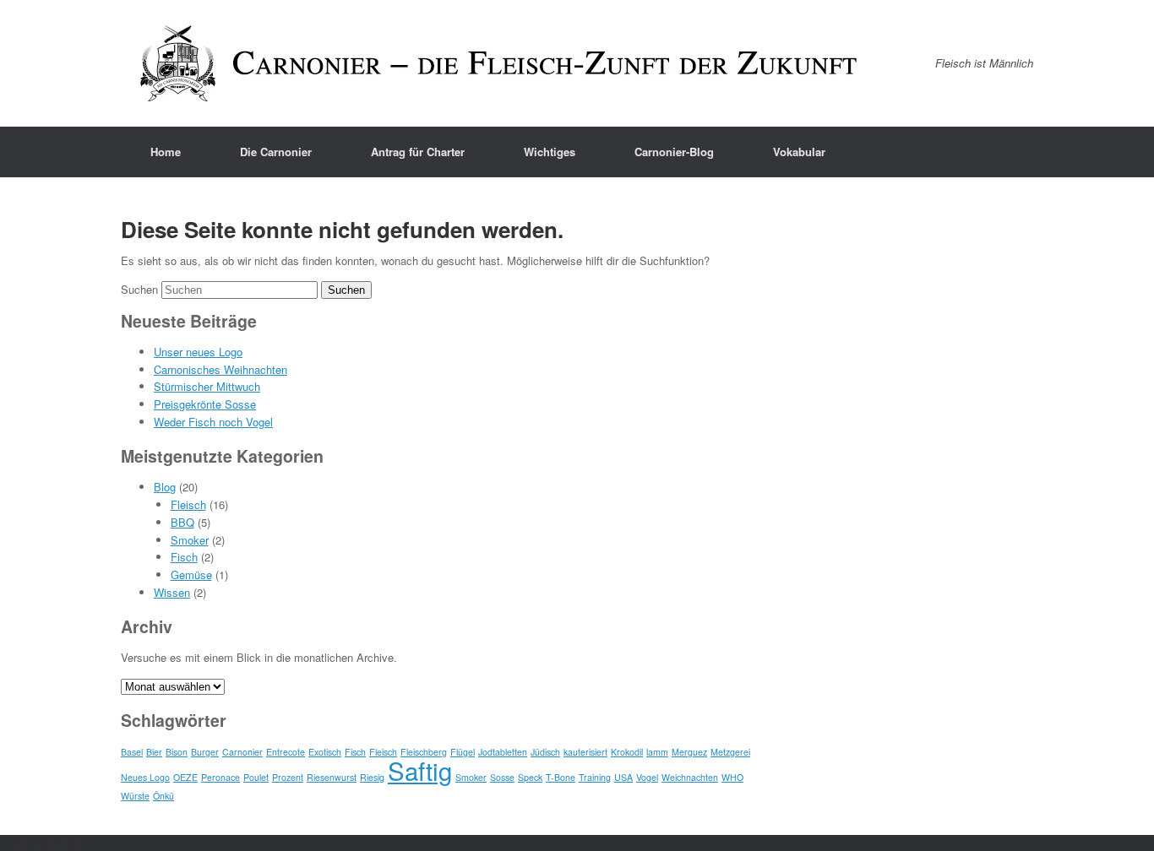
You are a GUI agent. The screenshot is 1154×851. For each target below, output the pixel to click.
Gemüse (191, 574)
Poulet (256, 777)
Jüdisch (545, 751)
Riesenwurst (332, 777)
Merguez (689, 751)
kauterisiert (585, 751)
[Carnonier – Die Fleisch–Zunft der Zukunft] (501, 63)
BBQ (182, 522)
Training (595, 777)
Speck (530, 777)
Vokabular (799, 152)
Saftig (420, 770)
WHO (732, 777)
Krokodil (627, 751)
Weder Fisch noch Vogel (213, 422)
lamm (657, 751)
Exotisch (324, 751)
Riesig (372, 777)
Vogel (647, 777)
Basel (132, 751)
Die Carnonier (276, 152)
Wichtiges (549, 152)
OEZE (185, 777)
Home (165, 152)
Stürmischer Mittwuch (207, 386)
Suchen (139, 289)
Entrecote (285, 751)
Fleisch (188, 504)
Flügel (462, 751)
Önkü (163, 795)
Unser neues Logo (198, 352)
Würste (135, 795)
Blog (165, 487)
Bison (177, 751)
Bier (154, 751)
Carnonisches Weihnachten (220, 369)
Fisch (184, 557)
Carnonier (242, 751)
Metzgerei (730, 751)
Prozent (287, 777)
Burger (205, 751)
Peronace (220, 777)
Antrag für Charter (418, 152)
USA (623, 777)
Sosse (502, 777)
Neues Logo (145, 777)
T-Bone (560, 777)
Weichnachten (689, 777)
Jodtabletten (502, 751)
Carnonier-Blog (674, 152)
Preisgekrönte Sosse (205, 404)
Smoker (190, 540)
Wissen (172, 592)
